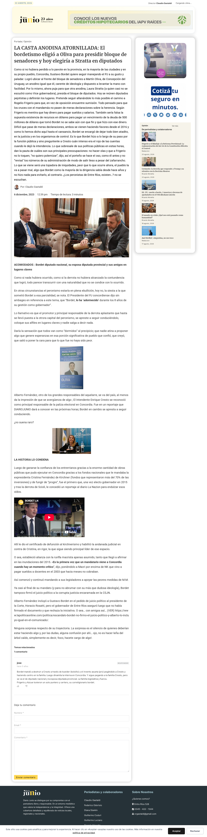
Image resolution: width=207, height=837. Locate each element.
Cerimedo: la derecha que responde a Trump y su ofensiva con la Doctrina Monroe (163, 170)
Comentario (20, 737)
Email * (17, 725)
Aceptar (176, 831)
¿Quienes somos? (141, 798)
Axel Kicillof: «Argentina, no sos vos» (158, 238)
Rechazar (195, 831)
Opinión (28, 41)
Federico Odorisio (93, 805)
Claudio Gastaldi (92, 800)
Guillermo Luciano (93, 820)
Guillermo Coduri (92, 815)
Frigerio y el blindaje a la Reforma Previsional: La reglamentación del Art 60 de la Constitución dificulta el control (165, 146)
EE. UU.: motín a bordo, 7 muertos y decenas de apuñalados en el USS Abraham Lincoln (162, 193)
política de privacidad (84, 832)
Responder (123, 663)
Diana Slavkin (91, 810)
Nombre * (19, 712)
